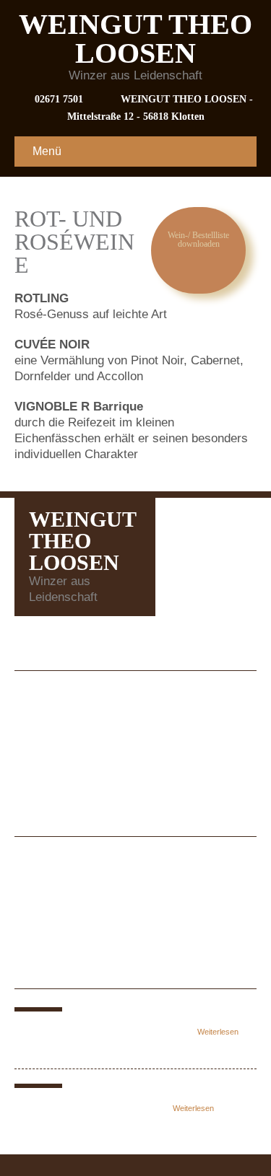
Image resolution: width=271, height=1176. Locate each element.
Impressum (59, 698)
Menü (47, 151)
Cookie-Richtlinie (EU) (89, 773)
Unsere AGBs (66, 735)
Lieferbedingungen (78, 754)
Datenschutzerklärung (88, 717)
